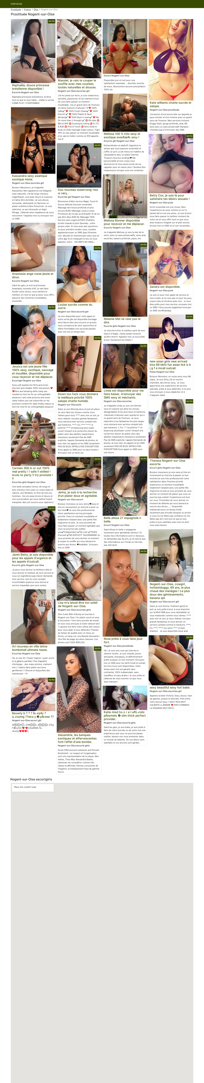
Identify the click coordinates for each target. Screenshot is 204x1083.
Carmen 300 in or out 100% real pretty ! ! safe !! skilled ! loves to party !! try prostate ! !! (32, 473)
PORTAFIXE (16, 4)
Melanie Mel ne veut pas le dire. (122, 320)
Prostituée (16, 9)
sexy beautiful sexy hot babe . (170, 687)
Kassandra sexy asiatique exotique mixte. (29, 177)
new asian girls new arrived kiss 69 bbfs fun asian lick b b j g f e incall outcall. (170, 365)
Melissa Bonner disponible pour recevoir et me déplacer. (124, 222)
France (27, 9)
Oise (36, 9)
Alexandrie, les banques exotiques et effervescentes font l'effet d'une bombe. (77, 738)
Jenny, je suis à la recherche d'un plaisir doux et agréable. (78, 494)
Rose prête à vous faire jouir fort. (123, 640)
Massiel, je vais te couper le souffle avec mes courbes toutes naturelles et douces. (77, 84)
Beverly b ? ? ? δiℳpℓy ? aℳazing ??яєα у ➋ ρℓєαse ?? (33, 714)
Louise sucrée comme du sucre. (75, 306)
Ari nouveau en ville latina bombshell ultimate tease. (30, 648)
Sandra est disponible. (165, 286)
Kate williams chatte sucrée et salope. (170, 104)
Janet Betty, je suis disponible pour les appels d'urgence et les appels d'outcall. (32, 558)
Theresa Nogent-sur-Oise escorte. (167, 462)
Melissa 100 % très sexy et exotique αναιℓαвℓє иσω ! (122, 135)
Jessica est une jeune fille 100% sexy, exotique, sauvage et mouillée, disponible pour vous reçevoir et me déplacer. (32, 372)
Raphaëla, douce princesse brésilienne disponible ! (30, 86)
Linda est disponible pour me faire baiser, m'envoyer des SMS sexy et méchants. (124, 394)
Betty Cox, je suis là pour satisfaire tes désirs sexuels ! (170, 197)
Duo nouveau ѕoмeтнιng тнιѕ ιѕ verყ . (78, 191)
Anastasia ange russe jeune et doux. (32, 275)
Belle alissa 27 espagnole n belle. (122, 519)
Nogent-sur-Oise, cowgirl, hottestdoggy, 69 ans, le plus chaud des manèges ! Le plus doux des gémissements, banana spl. (170, 591)
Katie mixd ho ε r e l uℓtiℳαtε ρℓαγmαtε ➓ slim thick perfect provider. (125, 715)
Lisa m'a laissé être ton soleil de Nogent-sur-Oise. (77, 604)
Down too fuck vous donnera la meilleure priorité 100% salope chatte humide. (78, 397)
